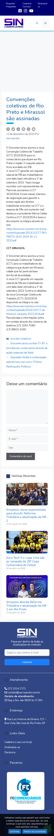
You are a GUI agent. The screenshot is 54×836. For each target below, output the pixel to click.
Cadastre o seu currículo (18, 742)
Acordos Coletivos (20, 338)
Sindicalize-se (12, 747)
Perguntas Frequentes (11, 5)
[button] (37, 23)
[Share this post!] (8, 129)
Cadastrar (27, 662)
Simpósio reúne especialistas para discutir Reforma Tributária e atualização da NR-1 (26, 515)
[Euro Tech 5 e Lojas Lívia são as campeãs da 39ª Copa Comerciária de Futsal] (27, 551)
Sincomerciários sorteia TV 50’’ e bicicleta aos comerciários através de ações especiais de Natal (26, 348)
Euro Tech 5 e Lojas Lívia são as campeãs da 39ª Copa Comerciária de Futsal (25, 561)
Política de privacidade (35, 831)
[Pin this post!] (23, 129)
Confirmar (14, 831)
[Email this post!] (33, 129)
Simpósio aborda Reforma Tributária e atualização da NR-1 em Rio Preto (26, 605)
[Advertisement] (27, 60)
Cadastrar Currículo (27, 5)
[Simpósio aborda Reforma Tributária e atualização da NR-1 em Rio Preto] (27, 596)
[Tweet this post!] (13, 129)
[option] (27, 791)
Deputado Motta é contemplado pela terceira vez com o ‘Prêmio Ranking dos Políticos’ (26, 362)
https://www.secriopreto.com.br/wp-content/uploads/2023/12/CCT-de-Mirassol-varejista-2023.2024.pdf (26, 310)
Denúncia (9, 752)
